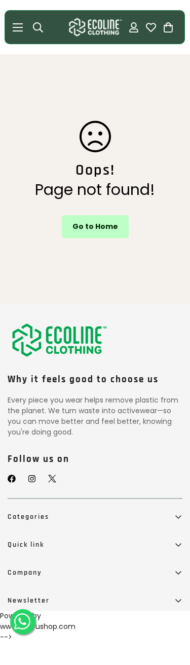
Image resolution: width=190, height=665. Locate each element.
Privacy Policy (31, 643)
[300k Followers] (12, 479)
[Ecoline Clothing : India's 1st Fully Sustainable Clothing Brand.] (95, 27)
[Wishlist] (151, 27)
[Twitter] (52, 479)
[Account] (134, 27)
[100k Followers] (32, 479)
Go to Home (95, 226)
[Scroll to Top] (172, 614)
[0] (168, 27)
